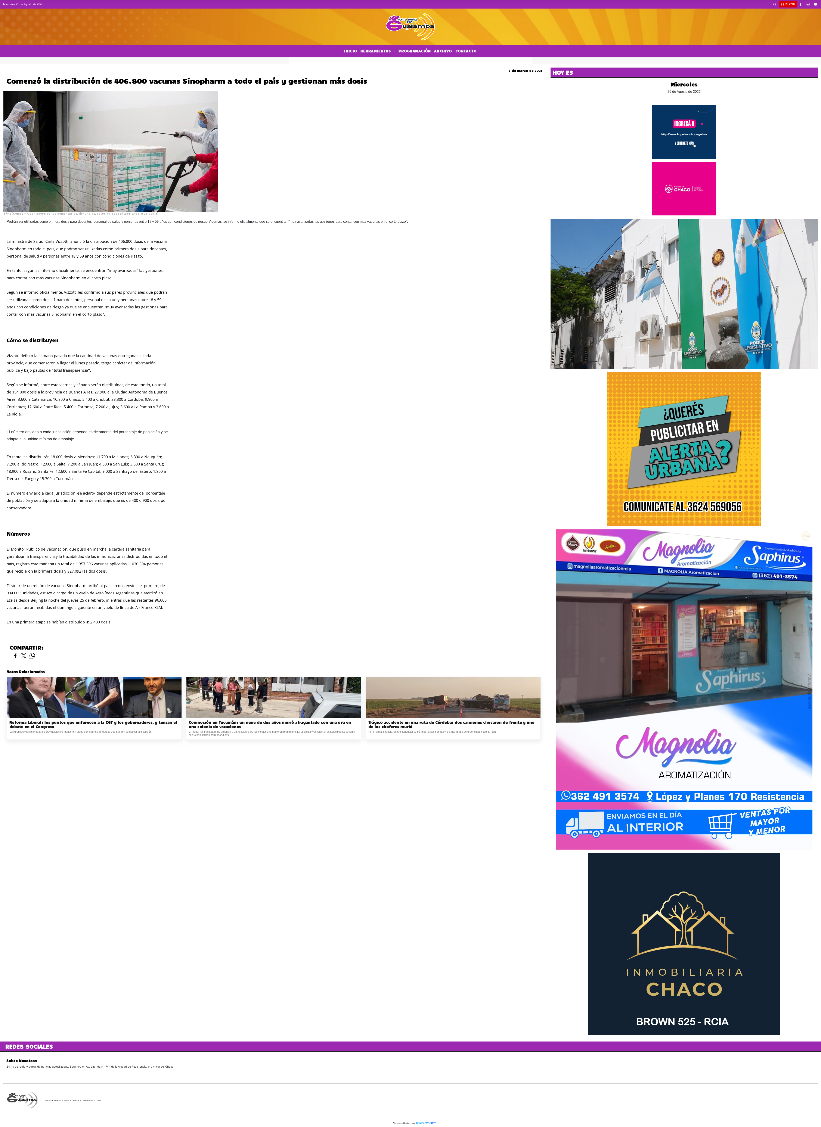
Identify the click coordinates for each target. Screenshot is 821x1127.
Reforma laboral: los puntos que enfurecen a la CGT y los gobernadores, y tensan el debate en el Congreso (93, 724)
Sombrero (410, 60)
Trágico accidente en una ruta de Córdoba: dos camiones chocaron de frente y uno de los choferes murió (451, 724)
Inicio (350, 51)
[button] (774, 4)
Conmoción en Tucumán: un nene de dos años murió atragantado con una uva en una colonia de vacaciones (270, 724)
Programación (415, 51)
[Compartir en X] (24, 656)
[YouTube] (815, 4)
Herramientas (376, 51)
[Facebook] (800, 4)
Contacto (466, 51)
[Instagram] (808, 4)
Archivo (443, 51)
